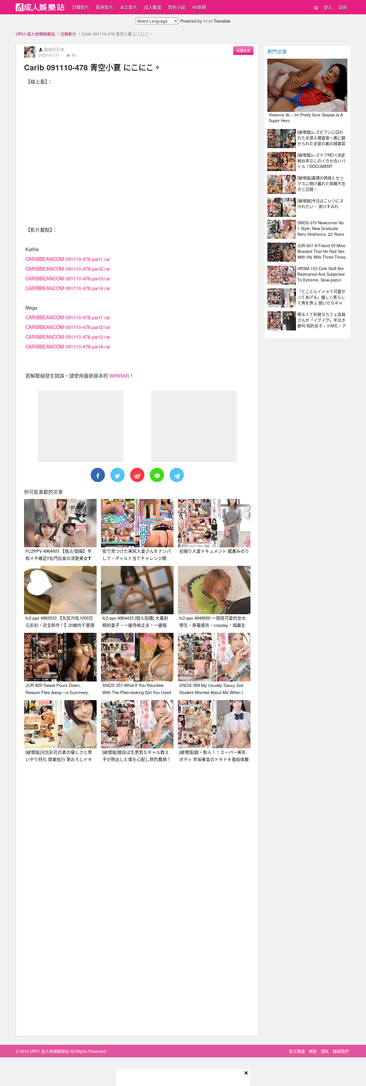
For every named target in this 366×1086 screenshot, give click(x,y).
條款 (313, 1051)
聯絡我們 (341, 1051)
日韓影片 (80, 7)
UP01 (40, 7)
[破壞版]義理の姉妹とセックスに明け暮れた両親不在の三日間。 (321, 183)
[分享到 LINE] (157, 475)
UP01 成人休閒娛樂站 (35, 34)
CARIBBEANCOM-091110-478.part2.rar (67, 268)
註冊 (343, 7)
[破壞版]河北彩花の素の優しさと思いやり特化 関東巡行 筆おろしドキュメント (58, 759)
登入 (328, 7)
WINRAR (119, 375)
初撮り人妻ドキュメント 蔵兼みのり (214, 551)
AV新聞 (199, 7)
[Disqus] (137, 838)
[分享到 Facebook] (98, 475)
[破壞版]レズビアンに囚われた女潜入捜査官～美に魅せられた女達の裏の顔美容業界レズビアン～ (321, 140)
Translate (222, 21)
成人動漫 (152, 7)
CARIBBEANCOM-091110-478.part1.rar (67, 258)
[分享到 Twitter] (117, 475)
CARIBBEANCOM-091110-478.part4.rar (67, 288)
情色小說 (176, 7)
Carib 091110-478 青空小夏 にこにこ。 (92, 67)
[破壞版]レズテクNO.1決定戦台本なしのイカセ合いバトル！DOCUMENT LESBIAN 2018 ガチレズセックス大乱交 (321, 166)
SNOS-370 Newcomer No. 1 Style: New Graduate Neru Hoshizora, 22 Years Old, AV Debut (321, 231)
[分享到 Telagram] (177, 475)
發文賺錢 (297, 1051)
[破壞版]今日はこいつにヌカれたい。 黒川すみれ (320, 203)
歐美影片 (104, 7)
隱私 (325, 1051)
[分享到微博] (137, 475)
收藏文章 (243, 50)
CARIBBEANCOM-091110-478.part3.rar (67, 278)
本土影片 (128, 7)
